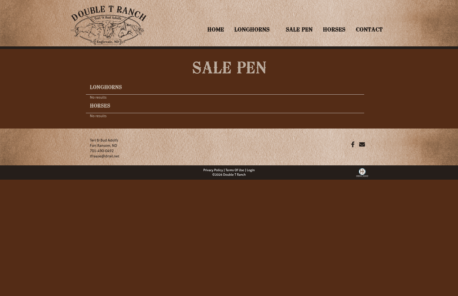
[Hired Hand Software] (362, 172)
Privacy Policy (213, 170)
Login (251, 170)
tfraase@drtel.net (104, 155)
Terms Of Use (235, 170)
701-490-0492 (102, 150)
